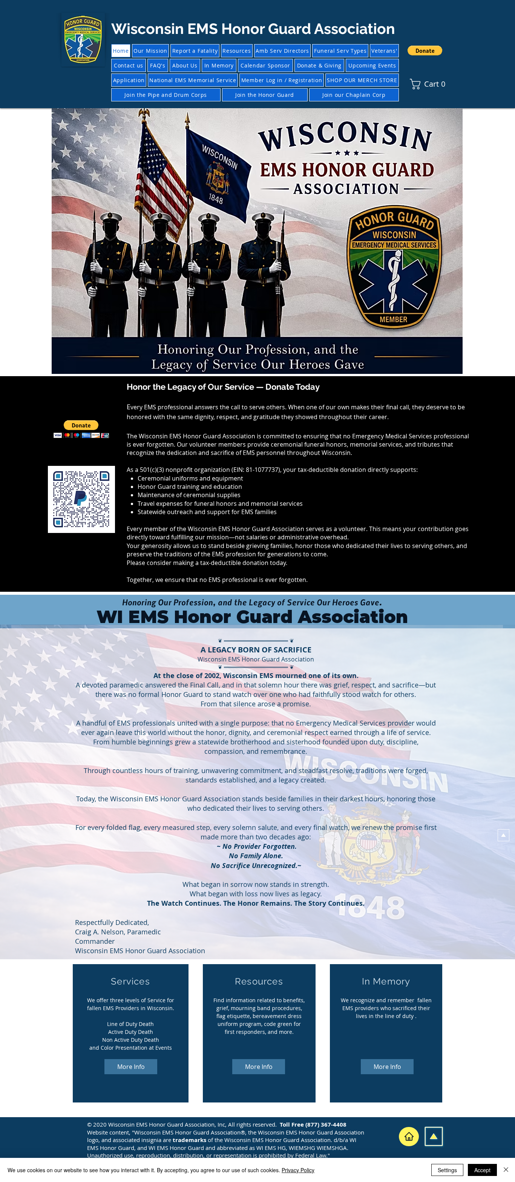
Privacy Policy (298, 1170)
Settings (447, 1170)
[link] (414, 84)
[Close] (505, 1170)
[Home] (409, 1136)
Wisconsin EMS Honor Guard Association (253, 28)
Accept (482, 1170)
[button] (425, 50)
